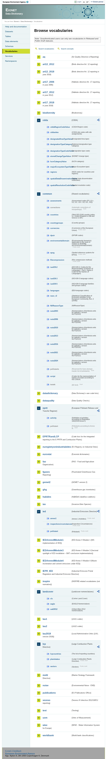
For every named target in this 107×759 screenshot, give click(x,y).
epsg (52, 253)
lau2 (45, 626)
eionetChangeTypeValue (60, 156)
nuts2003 (54, 311)
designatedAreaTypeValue (60, 139)
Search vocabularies (46, 49)
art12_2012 (48, 64)
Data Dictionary (26, 21)
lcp (44, 644)
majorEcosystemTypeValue (60, 167)
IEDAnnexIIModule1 (53, 540)
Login (79, 2)
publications (49, 693)
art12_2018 (48, 71)
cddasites (54, 132)
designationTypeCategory (60, 144)
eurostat (47, 454)
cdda (45, 120)
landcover (48, 591)
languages (54, 291)
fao (44, 461)
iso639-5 (53, 284)
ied (44, 511)
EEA (16, 2)
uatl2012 (53, 609)
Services (9, 56)
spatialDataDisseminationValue (60, 179)
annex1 (53, 518)
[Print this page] (84, 2)
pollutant (54, 531)
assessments (55, 201)
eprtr (45, 408)
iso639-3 (53, 279)
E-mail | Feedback (13, 751)
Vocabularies (11, 51)
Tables (8, 36)
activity (53, 418)
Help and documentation (16, 26)
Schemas (9, 46)
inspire (46, 581)
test (45, 710)
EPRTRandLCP (51, 436)
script (52, 376)
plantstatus (55, 659)
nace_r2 (53, 296)
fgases (46, 472)
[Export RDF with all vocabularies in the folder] (98, 120)
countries (54, 215)
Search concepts (67, 49)
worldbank (48, 735)
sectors (53, 666)
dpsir (52, 235)
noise (45, 685)
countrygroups (56, 223)
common (47, 194)
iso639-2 (53, 267)
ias (44, 504)
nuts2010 (54, 328)
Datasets (9, 31)
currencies (54, 228)
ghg (45, 489)
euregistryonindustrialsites (57, 447)
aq (44, 57)
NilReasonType (56, 306)
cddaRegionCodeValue (60, 127)
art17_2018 (48, 102)
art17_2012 (48, 92)
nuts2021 (54, 352)
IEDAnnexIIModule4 (53, 561)
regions (53, 172)
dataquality (48, 400)
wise (45, 725)
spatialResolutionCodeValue (60, 185)
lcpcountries (55, 654)
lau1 (45, 619)
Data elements (11, 41)
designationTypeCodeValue (60, 151)
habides (47, 497)
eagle (52, 604)
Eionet (16, 21)
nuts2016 (54, 344)
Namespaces (11, 61)
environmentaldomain (59, 241)
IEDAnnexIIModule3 (53, 550)
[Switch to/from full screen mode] (88, 2)
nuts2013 (54, 336)
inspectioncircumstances (60, 524)
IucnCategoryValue (58, 161)
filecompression (57, 260)
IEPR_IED (48, 571)
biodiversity (49, 113)
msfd (45, 675)
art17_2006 (48, 82)
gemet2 (46, 482)
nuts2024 (54, 361)
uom (45, 718)
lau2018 (47, 633)
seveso (46, 700)
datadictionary (50, 393)
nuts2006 (54, 319)
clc (51, 599)
